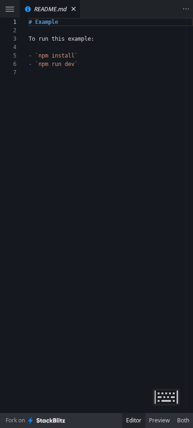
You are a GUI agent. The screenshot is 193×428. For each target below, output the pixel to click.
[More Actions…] (186, 8)
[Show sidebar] (10, 9)
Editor (133, 420)
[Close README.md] (73, 9)
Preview (159, 420)
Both (183, 420)
